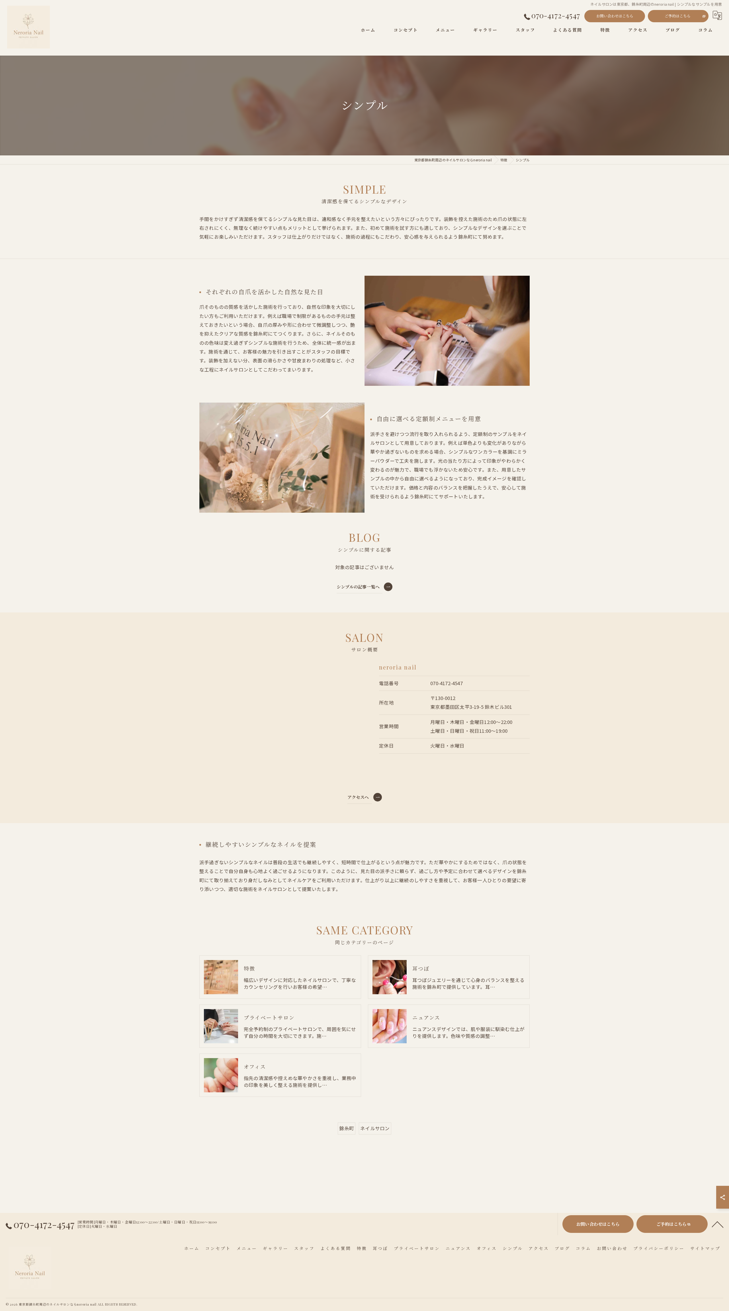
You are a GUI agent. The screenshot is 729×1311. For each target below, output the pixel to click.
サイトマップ (705, 1248)
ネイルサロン (375, 1128)
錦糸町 (346, 1128)
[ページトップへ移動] (717, 1224)
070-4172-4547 (446, 683)
